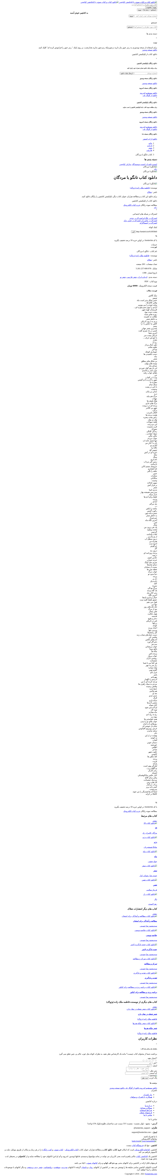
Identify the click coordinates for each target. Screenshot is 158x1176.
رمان (91, 1167)
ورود (131, 16)
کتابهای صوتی (92, 1163)
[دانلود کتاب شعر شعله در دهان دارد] (142, 1009)
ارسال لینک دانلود (127, 73)
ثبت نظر (145, 1078)
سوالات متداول (146, 1108)
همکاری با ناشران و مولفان (141, 1097)
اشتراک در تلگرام (150, 218)
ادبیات (149, 146)
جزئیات (154, 245)
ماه (155, 856)
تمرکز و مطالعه (150, 964)
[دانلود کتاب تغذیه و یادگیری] (145, 973)
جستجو (130, 27)
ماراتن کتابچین (125, 164)
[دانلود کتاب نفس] (149, 880)
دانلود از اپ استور (150, 139)
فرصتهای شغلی (145, 1113)
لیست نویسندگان (138, 164)
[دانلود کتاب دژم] (150, 837)
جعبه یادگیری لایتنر (149, 949)
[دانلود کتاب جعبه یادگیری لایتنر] (143, 945)
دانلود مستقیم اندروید (148, 93)
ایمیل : (154, 1066)
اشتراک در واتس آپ (148, 221)
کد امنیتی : (152, 1073)
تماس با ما (148, 1115)
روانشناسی (47, 1167)
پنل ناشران (147, 1095)
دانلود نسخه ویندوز (149, 50)
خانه (150, 143)
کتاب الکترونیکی (71, 1150)
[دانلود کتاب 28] (150, 823)
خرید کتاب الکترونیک (131, 205)
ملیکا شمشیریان (150, 847)
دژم (155, 842)
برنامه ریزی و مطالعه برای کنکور (143, 992)
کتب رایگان (47, 1150)
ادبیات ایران (142, 277)
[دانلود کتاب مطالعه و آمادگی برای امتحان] (139, 916)
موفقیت (57, 1167)
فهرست (153, 247)
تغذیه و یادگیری (151, 978)
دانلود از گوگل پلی (150, 95)
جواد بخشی (152, 861)
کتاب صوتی (58, 1150)
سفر (155, 871)
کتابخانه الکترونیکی (142, 1150)
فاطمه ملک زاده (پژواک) (140, 188)
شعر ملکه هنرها (150, 1028)
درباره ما (148, 1106)
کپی (133, 232)
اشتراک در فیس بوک (132, 221)
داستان (84, 1167)
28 (156, 828)
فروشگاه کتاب (138, 1145)
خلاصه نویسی (151, 935)
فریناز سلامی (151, 890)
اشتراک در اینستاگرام (148, 223)
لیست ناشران (151, 164)
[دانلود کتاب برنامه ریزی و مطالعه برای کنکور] (138, 987)
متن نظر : (153, 1071)
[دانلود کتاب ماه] (150, 851)
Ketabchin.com (151, 1174)
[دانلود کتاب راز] (150, 894)
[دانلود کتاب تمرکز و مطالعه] (145, 959)
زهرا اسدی (152, 904)
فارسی (149, 150)
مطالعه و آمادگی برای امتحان (145, 921)
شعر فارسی (132, 277)
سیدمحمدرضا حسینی (148, 926)
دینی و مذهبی (32, 1167)
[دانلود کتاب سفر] (149, 866)
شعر (150, 148)
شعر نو (123, 277)
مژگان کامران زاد (150, 833)
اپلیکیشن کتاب (142, 1156)
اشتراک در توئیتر (136, 218)
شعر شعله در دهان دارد (147, 1014)
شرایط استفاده (146, 1110)
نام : (155, 1063)
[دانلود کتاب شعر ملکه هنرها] (145, 1023)
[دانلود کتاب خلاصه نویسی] (146, 930)
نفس (155, 885)
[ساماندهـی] (149, 1141)
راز (156, 899)
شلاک (149, 192)
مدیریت (64, 1167)
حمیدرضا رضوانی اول (148, 876)
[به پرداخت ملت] (137, 1141)
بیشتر (154, 821)
